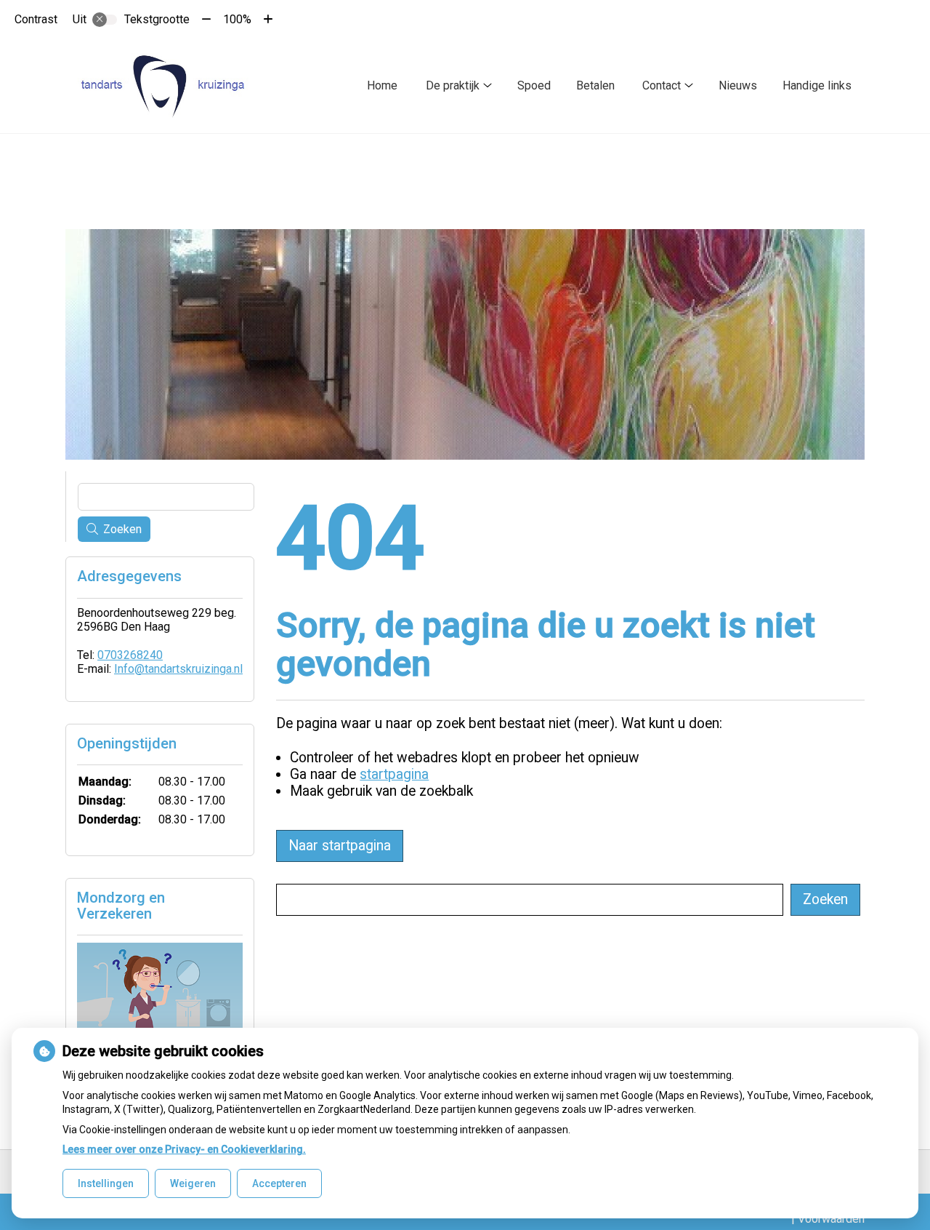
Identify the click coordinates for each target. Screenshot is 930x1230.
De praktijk (453, 85)
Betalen (595, 85)
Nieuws (738, 85)
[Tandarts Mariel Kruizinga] (165, 86)
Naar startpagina (339, 845)
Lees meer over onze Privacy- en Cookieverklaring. (184, 1149)
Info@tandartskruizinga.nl (178, 669)
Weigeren (193, 1183)
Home (382, 85)
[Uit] (104, 20)
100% (237, 19)
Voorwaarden (831, 1219)
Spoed (534, 85)
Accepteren (279, 1183)
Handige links (817, 85)
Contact (661, 85)
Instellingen (106, 1183)
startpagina (394, 774)
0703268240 (130, 655)
